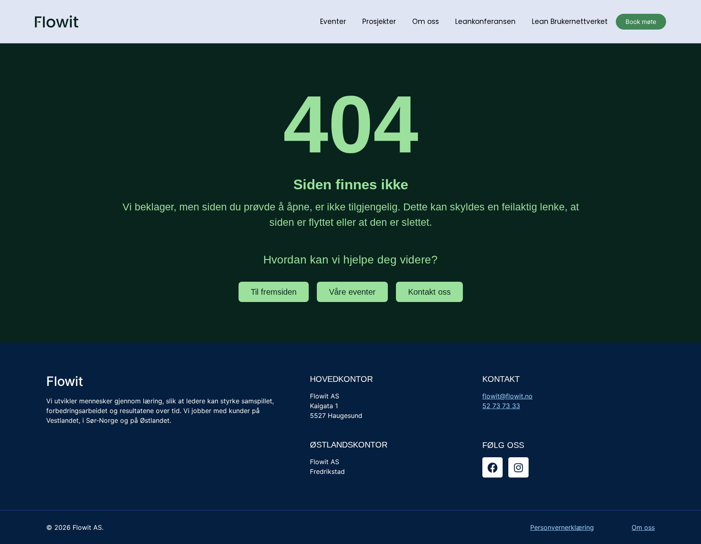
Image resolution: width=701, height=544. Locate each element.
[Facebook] (492, 467)
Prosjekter (379, 21)
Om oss (425, 21)
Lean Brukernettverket (570, 21)
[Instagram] (518, 467)
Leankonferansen (485, 21)
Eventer (333, 21)
